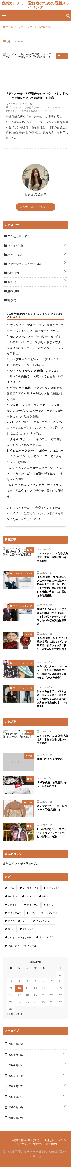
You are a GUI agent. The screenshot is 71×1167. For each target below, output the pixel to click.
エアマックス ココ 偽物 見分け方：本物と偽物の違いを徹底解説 (52, 557)
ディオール (46, 111)
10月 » (18, 1014)
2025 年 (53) (16, 1054)
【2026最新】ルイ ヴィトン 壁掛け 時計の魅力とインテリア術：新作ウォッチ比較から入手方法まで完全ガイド (52, 645)
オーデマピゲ (46, 937)
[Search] (68, 16)
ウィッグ (15, 245)
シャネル (12, 896)
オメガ (49, 905)
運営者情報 (52, 1144)
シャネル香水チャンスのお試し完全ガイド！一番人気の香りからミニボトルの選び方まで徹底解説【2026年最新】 (52, 699)
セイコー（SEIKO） (18, 921)
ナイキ (11, 888)
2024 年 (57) (16, 1065)
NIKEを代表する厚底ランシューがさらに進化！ (52, 784)
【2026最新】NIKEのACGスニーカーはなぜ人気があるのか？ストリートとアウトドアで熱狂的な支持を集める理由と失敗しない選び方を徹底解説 (51, 586)
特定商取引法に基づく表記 (25, 1140)
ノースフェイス (30, 888)
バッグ (14, 254)
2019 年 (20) (16, 1118)
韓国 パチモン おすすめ (50, 759)
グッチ (32, 913)
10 (19, 988)
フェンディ (13, 946)
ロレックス (47, 896)
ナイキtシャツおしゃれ (19, 937)
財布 (13, 291)
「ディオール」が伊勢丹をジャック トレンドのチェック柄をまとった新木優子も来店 (37, 95)
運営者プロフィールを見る (35, 207)
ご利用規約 (48, 1140)
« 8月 (10, 1014)
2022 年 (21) (16, 1086)
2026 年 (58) (16, 1044)
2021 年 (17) (16, 1097)
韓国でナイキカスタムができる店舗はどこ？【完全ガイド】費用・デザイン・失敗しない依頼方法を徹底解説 (51, 616)
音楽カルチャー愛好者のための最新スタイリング (36, 5)
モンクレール (51, 913)
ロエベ (11, 929)
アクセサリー (18, 236)
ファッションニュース (24, 264)
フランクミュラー (45, 921)
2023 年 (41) (16, 1076)
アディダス (13, 905)
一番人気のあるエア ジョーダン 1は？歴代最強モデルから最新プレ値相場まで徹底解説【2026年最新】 (52, 672)
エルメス (29, 896)
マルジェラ (28, 929)
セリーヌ (31, 946)
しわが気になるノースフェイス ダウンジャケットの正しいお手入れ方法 (52, 833)
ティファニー (14, 913)
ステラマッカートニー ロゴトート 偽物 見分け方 (52, 808)
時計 (13, 273)
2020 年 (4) (15, 1107)
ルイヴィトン (53, 888)
